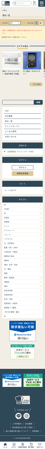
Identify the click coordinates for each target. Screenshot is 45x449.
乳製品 (6, 217)
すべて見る (37, 84)
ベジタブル (8, 239)
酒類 (5, 273)
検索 (38, 102)
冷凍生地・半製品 (11, 252)
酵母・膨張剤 (9, 277)
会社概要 (8, 116)
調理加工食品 (9, 256)
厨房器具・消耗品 (11, 303)
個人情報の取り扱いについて (17, 431)
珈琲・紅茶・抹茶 (11, 265)
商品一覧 (8, 121)
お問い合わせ (10, 137)
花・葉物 (7, 269)
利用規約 (35, 431)
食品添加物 (8, 290)
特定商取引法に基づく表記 (22, 427)
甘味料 (6, 209)
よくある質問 (10, 131)
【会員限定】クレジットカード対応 (20, 151)
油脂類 (6, 222)
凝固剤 (6, 282)
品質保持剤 (8, 295)
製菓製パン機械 (10, 308)
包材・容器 (8, 299)
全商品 (4, 10)
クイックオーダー (12, 126)
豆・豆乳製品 (9, 243)
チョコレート (9, 230)
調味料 (6, 260)
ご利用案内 (17, 424)
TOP (7, 111)
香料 (5, 286)
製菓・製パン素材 (11, 247)
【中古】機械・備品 (11, 312)
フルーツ (7, 235)
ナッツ (6, 226)
